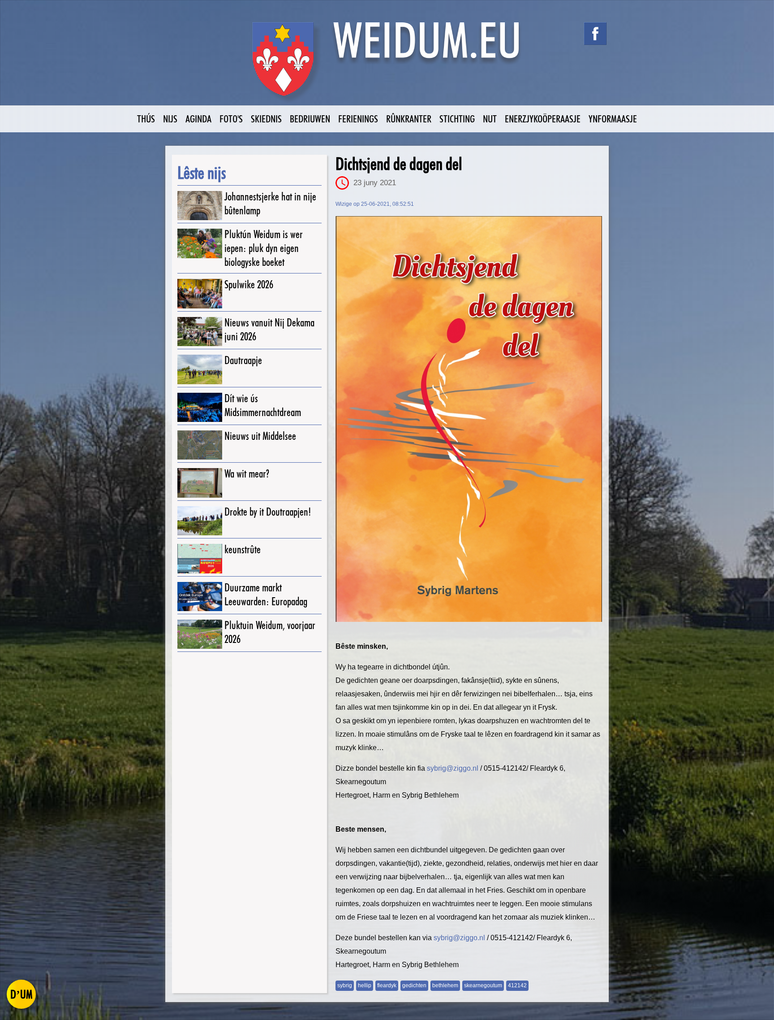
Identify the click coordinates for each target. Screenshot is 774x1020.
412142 (517, 985)
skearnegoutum (483, 985)
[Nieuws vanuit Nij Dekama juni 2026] (199, 331)
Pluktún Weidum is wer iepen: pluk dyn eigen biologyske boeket (263, 248)
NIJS (170, 119)
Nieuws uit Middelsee (260, 436)
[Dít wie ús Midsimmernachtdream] (199, 407)
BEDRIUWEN (310, 119)
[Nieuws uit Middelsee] (199, 445)
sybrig (344, 985)
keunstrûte (242, 549)
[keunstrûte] (199, 558)
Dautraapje (243, 360)
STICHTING (457, 119)
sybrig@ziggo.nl (452, 768)
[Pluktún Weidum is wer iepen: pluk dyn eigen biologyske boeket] (199, 243)
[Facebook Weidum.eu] (595, 33)
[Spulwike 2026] (199, 293)
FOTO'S (231, 119)
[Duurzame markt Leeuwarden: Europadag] (199, 596)
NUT (490, 119)
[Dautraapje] (199, 369)
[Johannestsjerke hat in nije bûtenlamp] (199, 205)
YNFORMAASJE (613, 119)
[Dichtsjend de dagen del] (468, 419)
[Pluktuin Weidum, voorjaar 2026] (199, 634)
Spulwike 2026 (248, 284)
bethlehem (445, 985)
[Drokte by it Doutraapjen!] (199, 520)
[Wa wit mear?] (199, 482)
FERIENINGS (358, 119)
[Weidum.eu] (387, 63)
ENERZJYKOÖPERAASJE (542, 119)
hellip (364, 985)
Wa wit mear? (246, 473)
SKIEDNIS (266, 119)
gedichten (414, 985)
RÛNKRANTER (408, 119)
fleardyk (386, 985)
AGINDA (198, 119)
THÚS (146, 119)
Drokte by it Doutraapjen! (267, 511)
